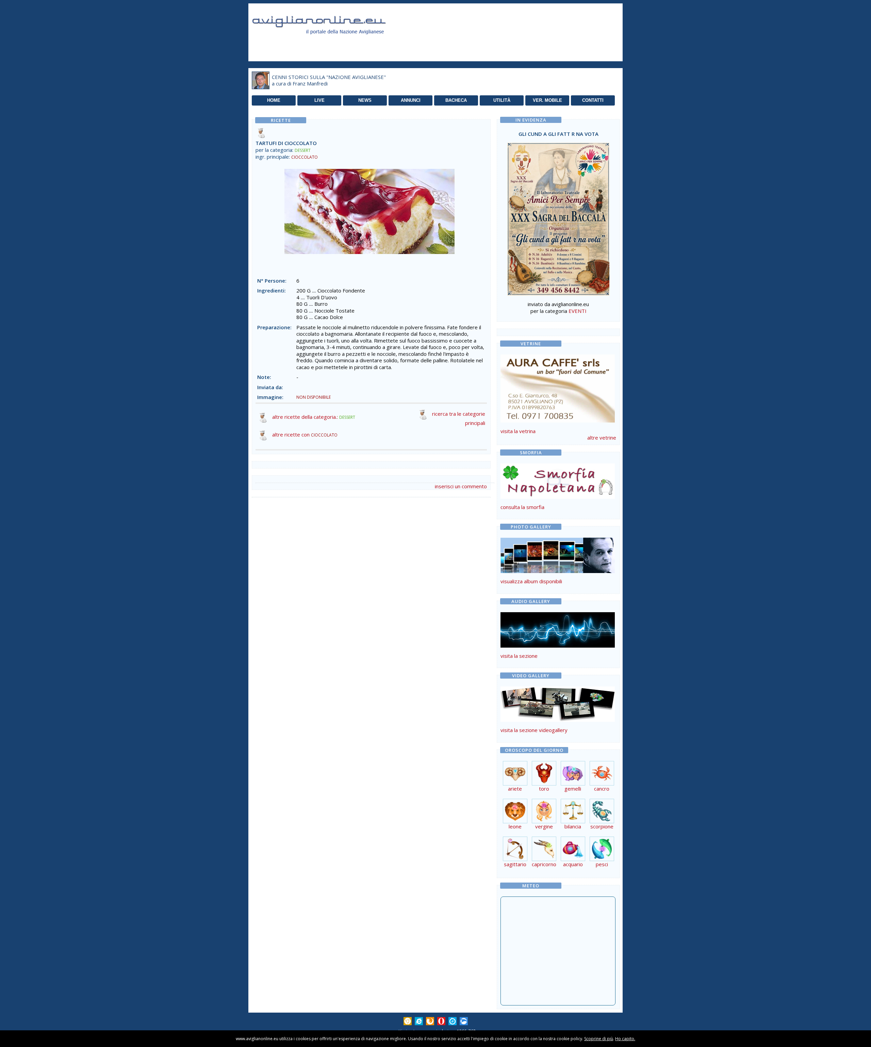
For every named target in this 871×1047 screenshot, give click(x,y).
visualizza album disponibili (531, 581)
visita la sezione (519, 655)
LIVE (319, 100)
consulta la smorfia (522, 507)
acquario (573, 864)
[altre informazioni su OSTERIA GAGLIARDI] (557, 386)
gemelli (572, 788)
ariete (515, 788)
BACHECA (456, 100)
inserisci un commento (461, 486)
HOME (273, 100)
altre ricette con (305, 434)
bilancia (572, 826)
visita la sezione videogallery (534, 730)
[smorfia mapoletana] (557, 496)
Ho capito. (625, 1039)
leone (515, 826)
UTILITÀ (501, 100)
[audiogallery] (557, 645)
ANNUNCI (411, 100)
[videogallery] (557, 719)
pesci (602, 864)
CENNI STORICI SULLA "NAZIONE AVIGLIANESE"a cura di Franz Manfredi (329, 80)
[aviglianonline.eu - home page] (328, 42)
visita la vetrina (518, 431)
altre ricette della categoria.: (313, 416)
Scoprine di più (598, 1039)
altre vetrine (601, 437)
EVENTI (578, 310)
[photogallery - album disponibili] (557, 571)
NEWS (365, 100)
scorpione (601, 826)
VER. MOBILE (547, 100)
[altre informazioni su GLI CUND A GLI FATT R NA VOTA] (558, 217)
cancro (601, 788)
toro (544, 788)
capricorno (544, 864)
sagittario (515, 864)
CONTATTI (593, 100)
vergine (544, 826)
